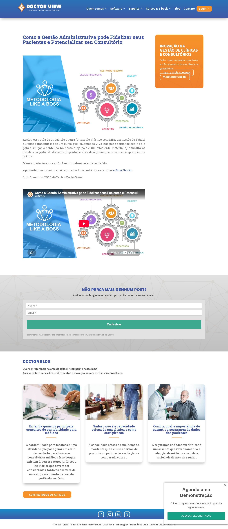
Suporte (134, 8)
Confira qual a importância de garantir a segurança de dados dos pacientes (177, 429)
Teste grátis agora (176, 72)
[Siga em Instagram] (110, 514)
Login (202, 8)
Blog (177, 8)
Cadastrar (114, 324)
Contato (189, 8)
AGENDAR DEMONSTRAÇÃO (196, 516)
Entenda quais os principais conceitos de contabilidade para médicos (51, 429)
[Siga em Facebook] (101, 514)
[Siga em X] (127, 514)
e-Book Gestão (122, 170)
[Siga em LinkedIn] (118, 514)
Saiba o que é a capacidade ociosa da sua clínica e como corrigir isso (114, 429)
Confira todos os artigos (47, 494)
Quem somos (95, 8)
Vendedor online (174, 77)
